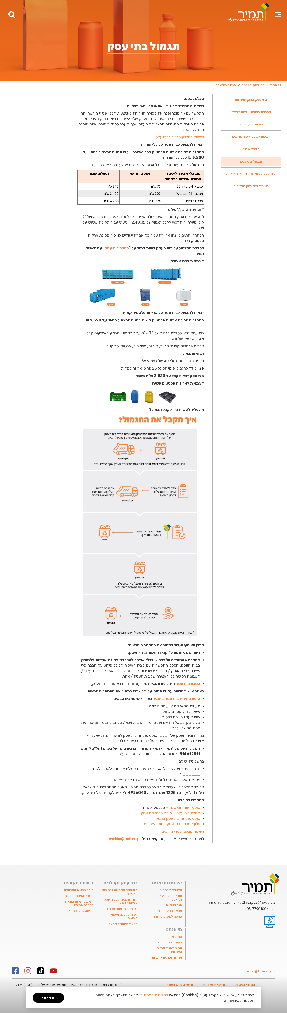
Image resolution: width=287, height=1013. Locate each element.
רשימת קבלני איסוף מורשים (251, 137)
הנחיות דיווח (174, 905)
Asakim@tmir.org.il (124, 838)
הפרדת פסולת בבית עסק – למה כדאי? (121, 901)
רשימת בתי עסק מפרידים (251, 186)
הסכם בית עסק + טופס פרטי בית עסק (170, 813)
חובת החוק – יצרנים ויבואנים (168, 897)
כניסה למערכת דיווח (168, 916)
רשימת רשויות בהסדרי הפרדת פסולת (78, 903)
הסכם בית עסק (116, 248)
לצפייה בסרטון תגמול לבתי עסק (179, 137)
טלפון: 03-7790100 (261, 909)
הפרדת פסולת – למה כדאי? (251, 112)
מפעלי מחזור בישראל (123, 924)
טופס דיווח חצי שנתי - (183, 807)
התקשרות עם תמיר (251, 124)
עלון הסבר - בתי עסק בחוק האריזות (172, 824)
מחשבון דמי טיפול (170, 911)
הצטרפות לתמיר (171, 890)
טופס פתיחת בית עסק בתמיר (176, 698)
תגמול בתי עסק (251, 161)
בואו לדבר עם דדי (170, 942)
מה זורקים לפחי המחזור (166, 957)
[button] (278, 10)
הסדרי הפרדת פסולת (79, 896)
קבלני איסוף (250, 149)
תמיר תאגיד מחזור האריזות (169, 950)
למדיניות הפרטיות (154, 995)
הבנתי (48, 998)
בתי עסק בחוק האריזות (251, 100)
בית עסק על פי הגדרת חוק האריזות (251, 174)
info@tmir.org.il (261, 971)
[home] (248, 12)
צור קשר (176, 937)
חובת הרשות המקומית (78, 890)
